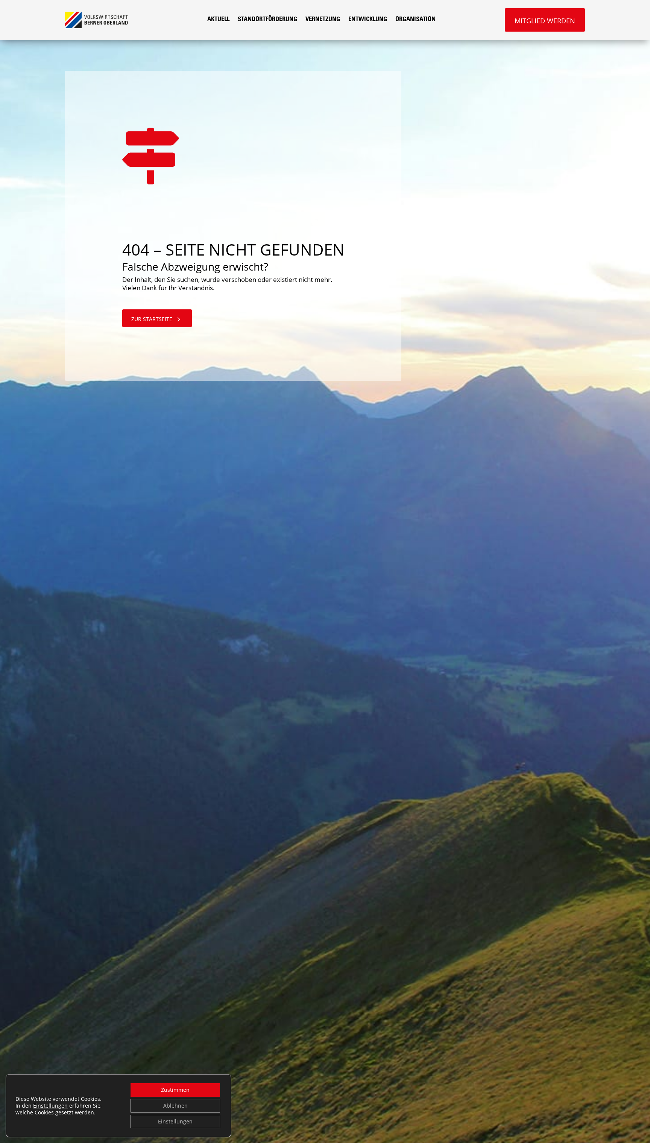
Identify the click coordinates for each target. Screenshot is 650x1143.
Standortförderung (267, 20)
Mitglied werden (545, 20)
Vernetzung (322, 20)
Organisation (415, 20)
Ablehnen (175, 1105)
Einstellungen (50, 1105)
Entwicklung (367, 20)
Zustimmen (175, 1089)
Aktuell (218, 20)
